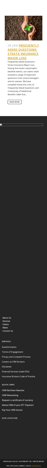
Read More (15, 102)
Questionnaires (9, 347)
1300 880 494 (36, 466)
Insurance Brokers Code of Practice (18, 376)
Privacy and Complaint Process (16, 356)
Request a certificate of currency (17, 400)
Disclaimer (7, 366)
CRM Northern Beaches (13, 390)
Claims (6, 324)
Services (6, 321)
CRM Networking (10, 395)
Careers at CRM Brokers (13, 361)
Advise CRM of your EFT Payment (18, 405)
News (5, 327)
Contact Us (8, 331)
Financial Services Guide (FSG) (15, 371)
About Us (7, 317)
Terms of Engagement (12, 352)
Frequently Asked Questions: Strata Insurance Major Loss (23, 51)
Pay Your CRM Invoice (12, 410)
